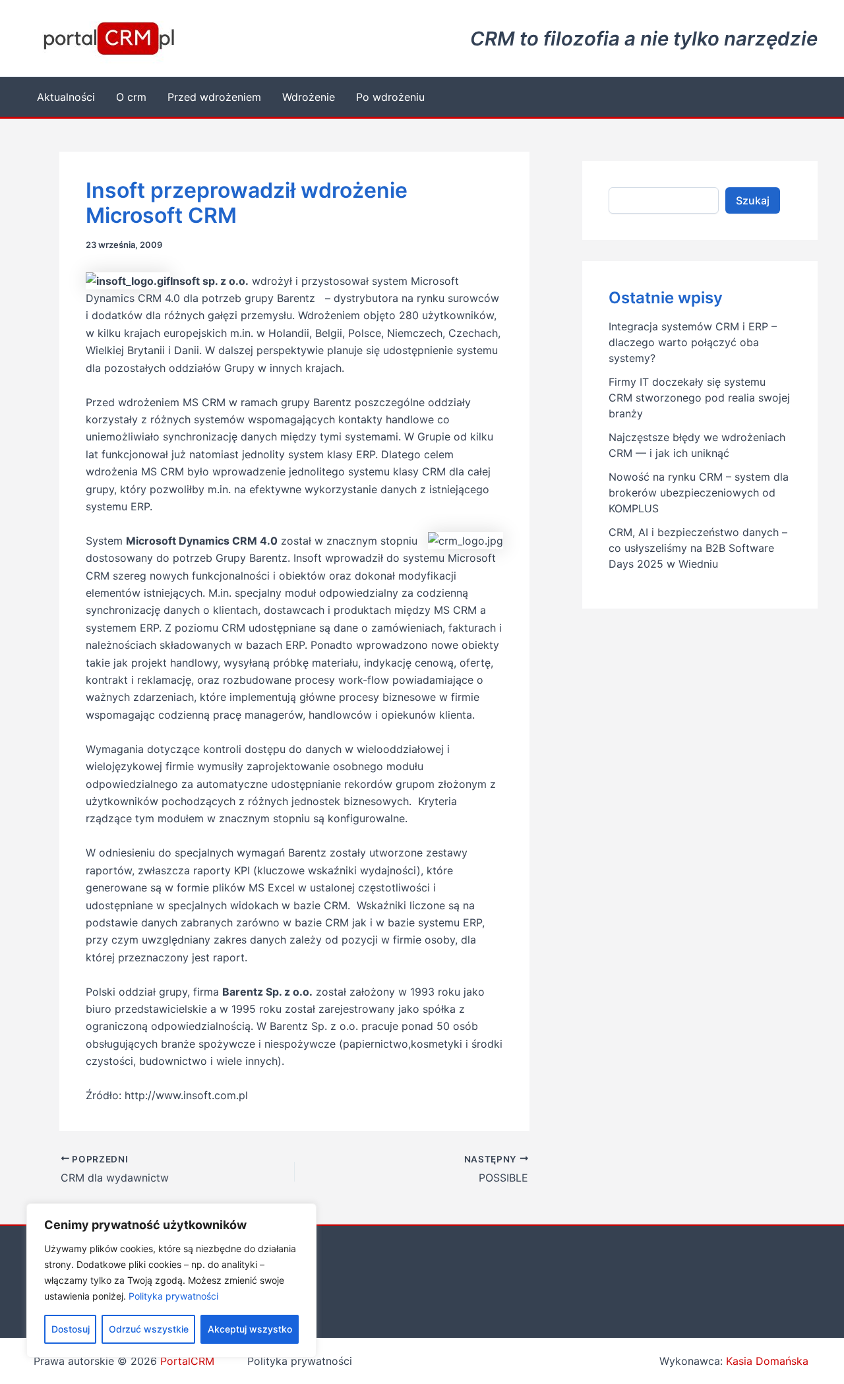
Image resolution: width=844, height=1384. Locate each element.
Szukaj (752, 200)
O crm (131, 97)
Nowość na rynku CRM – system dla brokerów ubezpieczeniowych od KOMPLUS (699, 492)
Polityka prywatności (173, 1296)
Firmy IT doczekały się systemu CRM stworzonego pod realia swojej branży (699, 397)
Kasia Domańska (767, 1361)
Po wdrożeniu (390, 97)
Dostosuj (70, 1329)
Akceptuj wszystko (250, 1329)
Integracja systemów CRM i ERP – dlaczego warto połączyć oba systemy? (693, 342)
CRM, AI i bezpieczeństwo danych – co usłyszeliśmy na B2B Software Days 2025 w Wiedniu (698, 548)
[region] (171, 1280)
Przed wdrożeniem (214, 97)
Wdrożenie (308, 97)
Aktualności (66, 97)
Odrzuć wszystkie (149, 1329)
